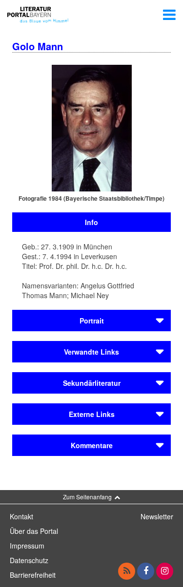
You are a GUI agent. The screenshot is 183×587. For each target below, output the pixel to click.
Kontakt (21, 516)
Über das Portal (34, 531)
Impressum (27, 545)
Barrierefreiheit (33, 575)
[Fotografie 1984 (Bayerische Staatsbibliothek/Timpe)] (92, 127)
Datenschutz (29, 560)
